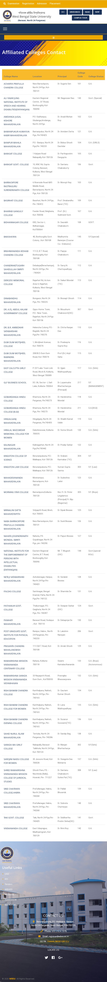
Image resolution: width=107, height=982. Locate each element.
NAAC (87, 12)
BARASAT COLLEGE (13, 153)
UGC (7, 873)
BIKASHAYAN (10, 236)
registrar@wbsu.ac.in (59, 936)
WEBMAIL (9, 894)
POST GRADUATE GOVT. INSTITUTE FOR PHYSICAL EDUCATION (16, 635)
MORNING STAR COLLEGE (16, 492)
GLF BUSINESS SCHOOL (15, 382)
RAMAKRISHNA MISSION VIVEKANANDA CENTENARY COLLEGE (15, 664)
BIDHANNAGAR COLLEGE (16, 222)
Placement (55, 3)
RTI (6, 879)
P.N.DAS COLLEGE (12, 591)
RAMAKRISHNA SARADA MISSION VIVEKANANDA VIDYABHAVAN (15, 679)
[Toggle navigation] (5, 29)
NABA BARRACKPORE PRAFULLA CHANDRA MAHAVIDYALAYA (14, 525)
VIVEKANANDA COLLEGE (15, 828)
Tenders (8, 884)
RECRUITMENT (12, 904)
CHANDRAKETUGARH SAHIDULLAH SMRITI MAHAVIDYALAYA (14, 269)
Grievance (75, 12)
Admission (42, 3)
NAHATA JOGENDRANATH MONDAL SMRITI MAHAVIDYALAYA (16, 540)
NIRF (97, 12)
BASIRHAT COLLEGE (13, 200)
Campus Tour (80, 18)
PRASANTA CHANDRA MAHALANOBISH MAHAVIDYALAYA (14, 650)
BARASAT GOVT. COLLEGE (16, 164)
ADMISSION (10, 899)
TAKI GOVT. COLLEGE (14, 817)
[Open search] (5, 3)
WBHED (8, 889)
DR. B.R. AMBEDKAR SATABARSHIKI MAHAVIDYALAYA (13, 331)
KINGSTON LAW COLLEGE (16, 467)
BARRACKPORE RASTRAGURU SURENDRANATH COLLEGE (16, 186)
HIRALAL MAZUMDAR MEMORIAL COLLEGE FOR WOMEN (16, 434)
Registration (28, 3)
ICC (63, 12)
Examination (13, 3)
